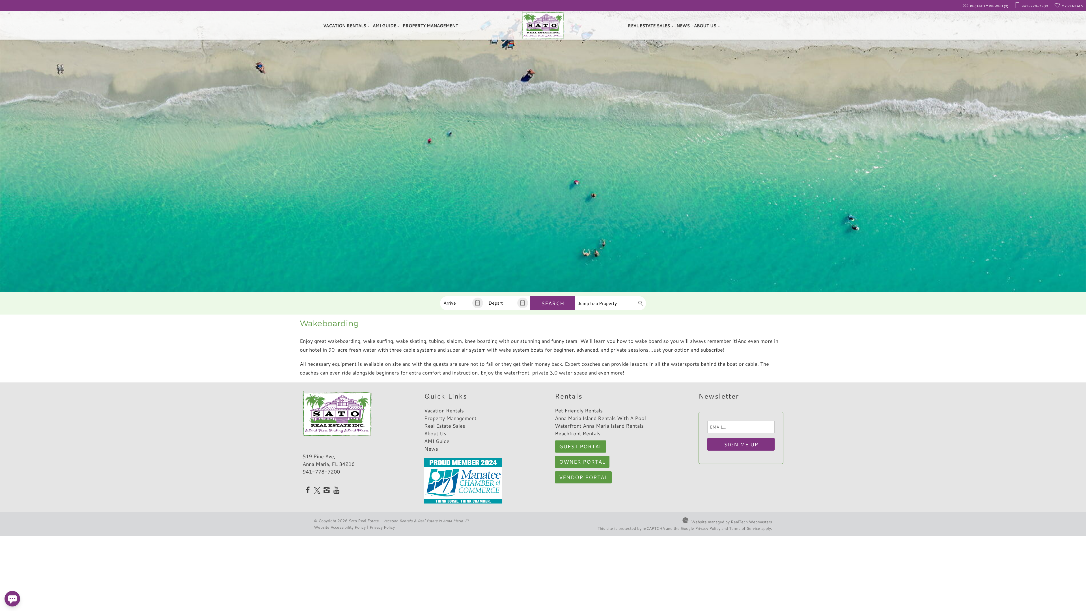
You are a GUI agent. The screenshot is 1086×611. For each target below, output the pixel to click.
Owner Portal (582, 461)
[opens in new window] (308, 490)
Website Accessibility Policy (340, 527)
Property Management (430, 26)
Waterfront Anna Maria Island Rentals (599, 425)
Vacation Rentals (344, 26)
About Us (705, 26)
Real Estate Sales (649, 26)
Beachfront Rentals (577, 433)
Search (552, 303)
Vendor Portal (583, 477)
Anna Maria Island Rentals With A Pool (600, 418)
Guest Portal (580, 446)
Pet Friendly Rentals (579, 410)
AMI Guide (384, 26)
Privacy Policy (382, 527)
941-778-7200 (321, 471)
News (683, 26)
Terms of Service (744, 528)
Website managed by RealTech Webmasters (731, 521)
